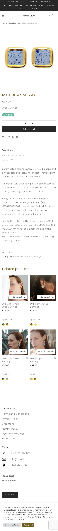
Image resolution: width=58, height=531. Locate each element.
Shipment (8, 423)
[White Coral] (35, 324)
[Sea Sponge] (7, 324)
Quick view (7, 319)
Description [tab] (8, 150)
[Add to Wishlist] (4, 137)
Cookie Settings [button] (12, 525)
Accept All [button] (28, 525)
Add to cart (29, 129)
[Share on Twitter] (13, 137)
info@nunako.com (21, 459)
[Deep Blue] (3, 324)
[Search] (49, 15)
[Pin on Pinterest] (17, 137)
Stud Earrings (14, 23)
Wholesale (8, 438)
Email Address (9, 480)
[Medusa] (7, 379)
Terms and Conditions (15, 413)
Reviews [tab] (7, 160)
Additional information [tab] (14, 155)
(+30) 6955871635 (20, 453)
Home (4, 23)
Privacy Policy (10, 418)
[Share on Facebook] (9, 137)
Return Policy (10, 428)
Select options (19, 297)
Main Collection (20, 256)
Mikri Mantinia (18, 465)
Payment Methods (13, 433)
